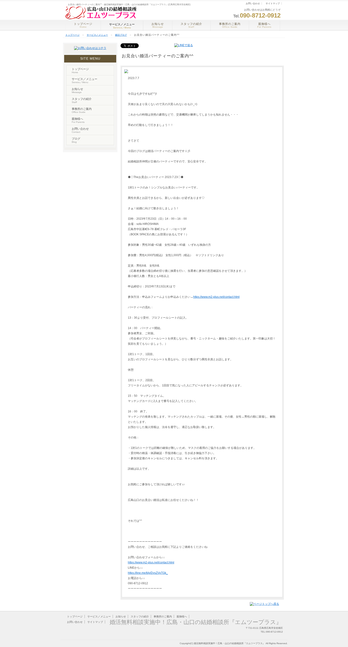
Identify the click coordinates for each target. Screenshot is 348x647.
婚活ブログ (121, 35)
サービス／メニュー (97, 35)
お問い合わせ (253, 3)
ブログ (76, 140)
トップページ (83, 25)
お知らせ (158, 25)
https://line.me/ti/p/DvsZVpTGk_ (148, 573)
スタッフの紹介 (191, 25)
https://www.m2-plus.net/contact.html (216, 297)
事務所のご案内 (230, 25)
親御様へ (264, 25)
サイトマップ (273, 3)
